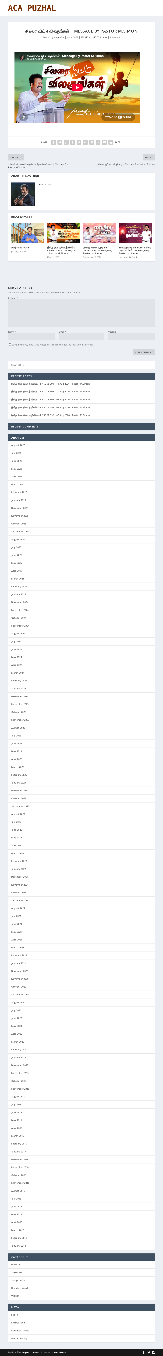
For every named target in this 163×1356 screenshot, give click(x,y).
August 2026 (18, 445)
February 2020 (19, 1049)
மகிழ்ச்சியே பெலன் (20, 247)
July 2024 (16, 641)
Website (112, 331)
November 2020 (19, 978)
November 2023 (19, 704)
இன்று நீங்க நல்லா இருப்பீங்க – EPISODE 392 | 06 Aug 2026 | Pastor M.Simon (50, 415)
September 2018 (20, 1182)
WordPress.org (19, 1338)
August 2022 (18, 814)
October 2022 (18, 798)
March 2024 (17, 672)
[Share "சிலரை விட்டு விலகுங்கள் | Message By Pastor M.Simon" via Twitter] (60, 142)
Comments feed (20, 1330)
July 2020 (16, 1010)
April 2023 (16, 759)
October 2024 (18, 617)
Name (12, 331)
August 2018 (18, 1190)
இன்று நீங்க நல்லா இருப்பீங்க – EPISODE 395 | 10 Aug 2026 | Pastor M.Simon (50, 391)
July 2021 (16, 916)
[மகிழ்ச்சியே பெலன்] (27, 233)
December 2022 (19, 790)
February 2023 (19, 774)
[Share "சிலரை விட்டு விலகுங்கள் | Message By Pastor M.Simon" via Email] (104, 142)
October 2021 (18, 892)
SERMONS (86, 37)
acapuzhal (59, 37)
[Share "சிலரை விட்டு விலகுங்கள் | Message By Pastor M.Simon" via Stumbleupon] (98, 142)
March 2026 (17, 484)
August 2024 (18, 633)
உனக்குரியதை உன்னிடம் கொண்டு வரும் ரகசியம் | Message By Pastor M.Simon (135, 250)
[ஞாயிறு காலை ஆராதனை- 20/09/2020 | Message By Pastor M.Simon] (99, 233)
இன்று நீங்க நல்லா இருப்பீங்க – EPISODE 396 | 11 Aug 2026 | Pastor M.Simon (50, 383)
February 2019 (19, 1143)
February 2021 (19, 955)
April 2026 (16, 476)
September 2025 (20, 531)
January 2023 (18, 782)
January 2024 (18, 688)
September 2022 (20, 806)
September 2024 (20, 625)
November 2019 (19, 1073)
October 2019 (18, 1080)
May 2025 (16, 562)
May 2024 (16, 657)
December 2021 (19, 876)
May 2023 (16, 751)
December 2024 (19, 602)
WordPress (60, 1352)
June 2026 (16, 460)
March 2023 (17, 767)
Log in (14, 1314)
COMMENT (14, 297)
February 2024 (19, 680)
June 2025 (16, 555)
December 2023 (19, 696)
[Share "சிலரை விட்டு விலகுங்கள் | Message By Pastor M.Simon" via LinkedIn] (85, 142)
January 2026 (18, 500)
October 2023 (18, 711)
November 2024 (19, 610)
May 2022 (16, 837)
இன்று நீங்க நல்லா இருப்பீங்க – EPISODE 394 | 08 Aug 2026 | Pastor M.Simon (50, 399)
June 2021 (16, 923)
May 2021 (16, 931)
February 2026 (19, 492)
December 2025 (19, 507)
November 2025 (19, 515)
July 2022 (16, 821)
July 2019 (16, 1104)
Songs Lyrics (18, 1280)
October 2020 (18, 986)
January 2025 (18, 594)
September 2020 (20, 994)
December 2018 (19, 1159)
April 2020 (16, 1033)
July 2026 (16, 452)
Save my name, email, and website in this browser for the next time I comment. (53, 344)
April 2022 (16, 845)
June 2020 (16, 1018)
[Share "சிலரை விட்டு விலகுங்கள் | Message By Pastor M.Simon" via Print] (111, 142)
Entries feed (18, 1322)
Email (62, 331)
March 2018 (17, 1230)
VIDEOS (97, 37)
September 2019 (20, 1088)
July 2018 (16, 1198)
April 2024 (16, 664)
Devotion (16, 1264)
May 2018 (16, 1214)
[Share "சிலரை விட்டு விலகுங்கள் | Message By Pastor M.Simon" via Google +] (66, 142)
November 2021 (19, 884)
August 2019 (18, 1096)
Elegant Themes (30, 1352)
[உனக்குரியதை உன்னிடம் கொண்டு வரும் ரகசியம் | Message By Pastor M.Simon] (135, 233)
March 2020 (17, 1041)
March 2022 (17, 853)
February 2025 (19, 586)
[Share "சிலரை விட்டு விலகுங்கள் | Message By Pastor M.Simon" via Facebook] (53, 142)
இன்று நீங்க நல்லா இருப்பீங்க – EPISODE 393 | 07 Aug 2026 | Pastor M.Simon (50, 407)
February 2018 (19, 1237)
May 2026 (16, 468)
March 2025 (17, 578)
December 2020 (19, 971)
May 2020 (16, 1025)
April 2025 (16, 570)
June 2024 (16, 649)
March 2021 (17, 947)
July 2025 (16, 547)
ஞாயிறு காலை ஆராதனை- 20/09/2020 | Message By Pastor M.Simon (97, 250)
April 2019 (16, 1127)
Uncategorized (19, 1288)
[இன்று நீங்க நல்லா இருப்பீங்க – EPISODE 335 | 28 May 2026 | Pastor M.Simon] (63, 233)
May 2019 (16, 1120)
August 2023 (18, 727)
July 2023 (16, 735)
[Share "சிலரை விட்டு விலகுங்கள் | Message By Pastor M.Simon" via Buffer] (92, 142)
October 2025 (18, 523)
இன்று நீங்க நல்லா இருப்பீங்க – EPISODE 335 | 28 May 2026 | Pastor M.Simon (63, 250)
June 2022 (16, 829)
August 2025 (18, 539)
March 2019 (17, 1135)
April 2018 (16, 1222)
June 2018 (16, 1206)
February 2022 (19, 861)
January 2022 (18, 868)
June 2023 (16, 743)
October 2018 (18, 1175)
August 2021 (18, 908)
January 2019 (18, 1151)
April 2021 (16, 939)
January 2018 (18, 1245)
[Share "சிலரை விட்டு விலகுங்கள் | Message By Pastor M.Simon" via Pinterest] (79, 142)
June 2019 (16, 1112)
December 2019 (19, 1065)
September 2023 (20, 719)
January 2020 (18, 1057)
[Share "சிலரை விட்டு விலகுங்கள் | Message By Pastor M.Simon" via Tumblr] (72, 142)
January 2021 (18, 963)
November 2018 (19, 1167)
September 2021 (20, 900)
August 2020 (18, 1002)
